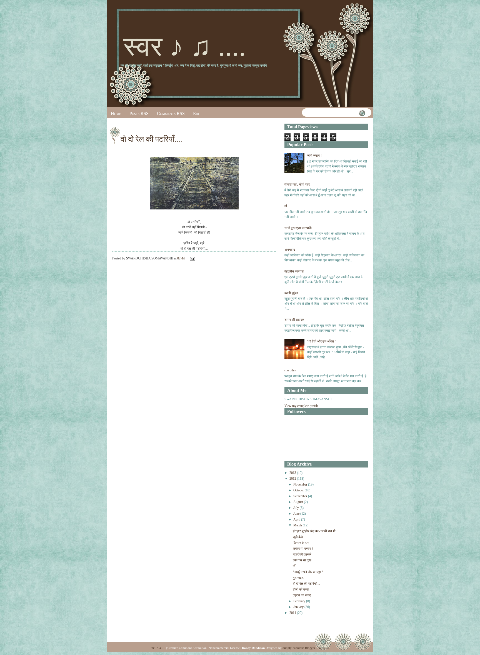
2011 (292, 613)
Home (116, 113)
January (298, 607)
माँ (285, 206)
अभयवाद (289, 250)
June (296, 514)
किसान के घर (301, 543)
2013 (292, 473)
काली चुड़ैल (291, 293)
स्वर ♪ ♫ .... (184, 46)
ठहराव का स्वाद (302, 595)
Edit (197, 113)
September (300, 496)
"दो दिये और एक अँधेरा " (321, 341)
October (298, 490)
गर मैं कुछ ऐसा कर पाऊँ (298, 228)
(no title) (290, 370)
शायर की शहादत (294, 320)
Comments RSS (171, 113)
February (299, 601)
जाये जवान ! (314, 156)
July (296, 508)
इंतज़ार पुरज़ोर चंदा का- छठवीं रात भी (314, 531)
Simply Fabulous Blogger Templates (305, 647)
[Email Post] (192, 258)
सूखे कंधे (298, 537)
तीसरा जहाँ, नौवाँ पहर (297, 184)
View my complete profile (301, 406)
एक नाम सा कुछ (302, 560)
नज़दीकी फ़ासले (302, 554)
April (296, 519)
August (298, 502)
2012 (292, 479)
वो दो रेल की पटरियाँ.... (151, 139)
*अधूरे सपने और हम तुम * (308, 572)
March (297, 525)
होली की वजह (301, 589)
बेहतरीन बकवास (294, 271)
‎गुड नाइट (298, 578)
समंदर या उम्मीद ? (303, 549)
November (300, 484)
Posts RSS (139, 113)
